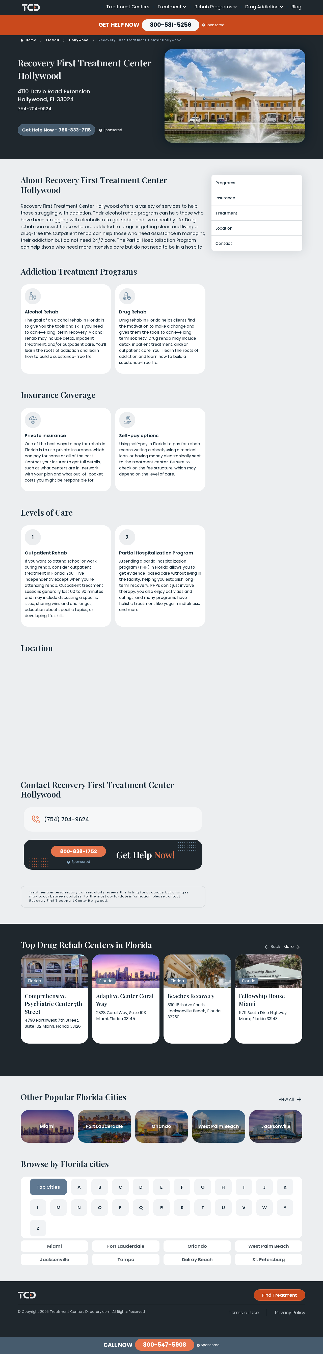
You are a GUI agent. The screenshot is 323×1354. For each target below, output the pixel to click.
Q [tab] (141, 1207)
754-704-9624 (34, 108)
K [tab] (285, 1187)
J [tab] (264, 1187)
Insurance (225, 198)
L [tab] (38, 1207)
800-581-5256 (170, 25)
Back (275, 946)
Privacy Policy (290, 1312)
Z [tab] (38, 1228)
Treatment (169, 7)
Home (31, 40)
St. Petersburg (268, 1259)
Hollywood (79, 40)
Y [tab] (285, 1207)
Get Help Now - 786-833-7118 (56, 130)
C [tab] (120, 1187)
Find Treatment (279, 1295)
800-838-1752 (78, 851)
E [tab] (161, 1187)
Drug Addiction (262, 7)
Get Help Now (119, 25)
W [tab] (264, 1207)
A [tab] (79, 1187)
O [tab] (100, 1207)
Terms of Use (244, 1312)
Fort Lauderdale (125, 1246)
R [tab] (161, 1207)
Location (224, 228)
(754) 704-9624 (66, 819)
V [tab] (244, 1207)
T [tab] (202, 1207)
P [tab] (120, 1207)
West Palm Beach (268, 1246)
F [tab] (182, 1187)
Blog (296, 7)
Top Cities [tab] (48, 1187)
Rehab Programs (213, 7)
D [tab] (141, 1187)
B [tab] (99, 1187)
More (289, 946)
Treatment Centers (127, 7)
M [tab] (59, 1207)
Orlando (197, 1246)
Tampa (125, 1259)
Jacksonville (54, 1259)
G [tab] (203, 1187)
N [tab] (79, 1207)
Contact (224, 243)
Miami (54, 1246)
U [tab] (223, 1207)
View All (286, 1099)
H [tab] (223, 1187)
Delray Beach (197, 1259)
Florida (52, 40)
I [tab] (244, 1187)
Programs (225, 183)
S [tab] (182, 1207)
